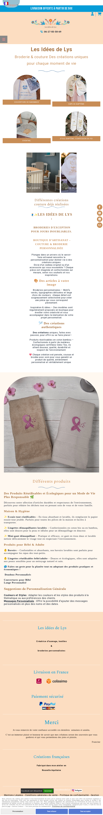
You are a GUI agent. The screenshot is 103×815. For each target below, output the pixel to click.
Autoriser (48, 791)
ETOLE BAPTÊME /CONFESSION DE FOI (76, 139)
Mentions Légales (13, 795)
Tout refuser (51, 811)
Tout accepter (85, 811)
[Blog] (99, 219)
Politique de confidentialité (74, 795)
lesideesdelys (62, 789)
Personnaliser (17, 811)
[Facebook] (99, 207)
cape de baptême (76, 104)
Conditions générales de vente (41, 795)
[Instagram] (99, 213)
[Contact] (99, 225)
